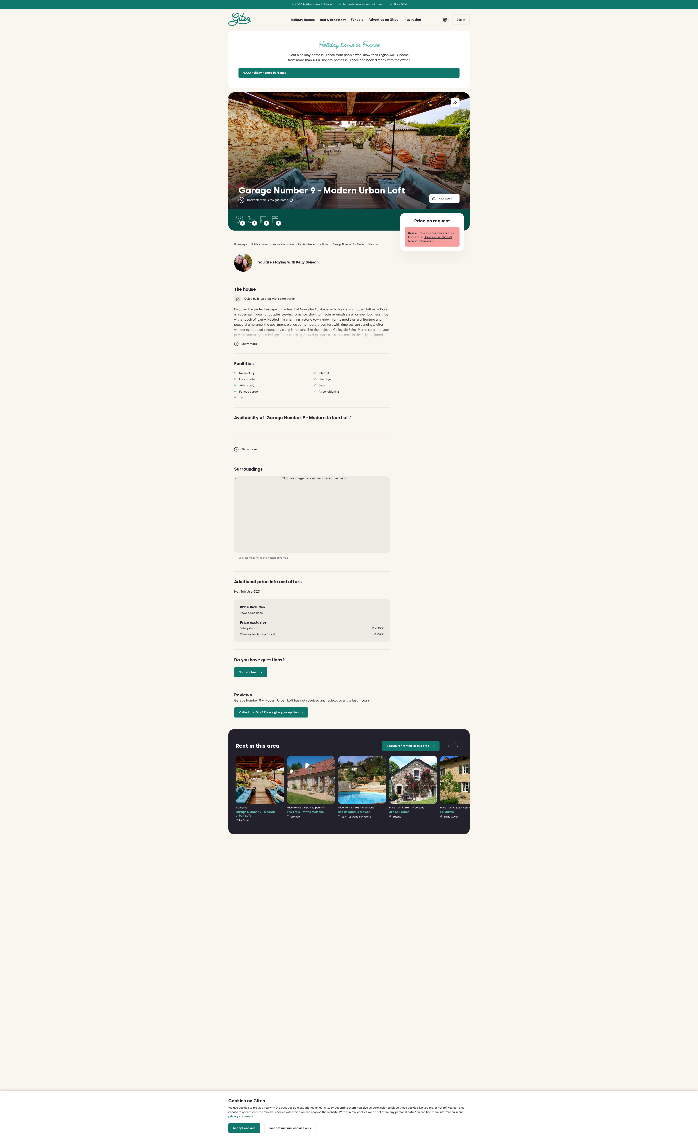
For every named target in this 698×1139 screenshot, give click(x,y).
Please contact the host (438, 237)
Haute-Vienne (306, 244)
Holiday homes (259, 244)
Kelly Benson (307, 262)
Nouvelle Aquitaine (283, 244)
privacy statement (240, 1116)
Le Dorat (324, 244)
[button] (312, 514)
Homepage (240, 244)
